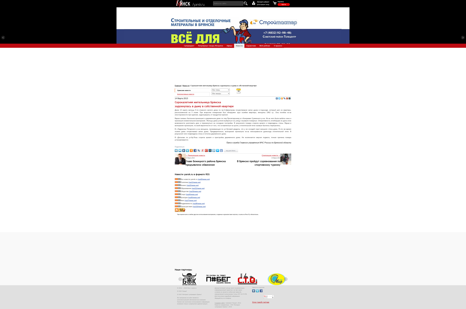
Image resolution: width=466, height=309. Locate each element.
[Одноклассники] (282, 98)
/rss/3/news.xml (195, 191)
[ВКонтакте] (277, 98)
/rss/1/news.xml (194, 182)
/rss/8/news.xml (199, 203)
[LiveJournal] (284, 98)
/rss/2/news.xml (193, 185)
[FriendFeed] (221, 150)
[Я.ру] (202, 150)
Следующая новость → (271, 155)
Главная (178, 86)
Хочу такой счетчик (260, 302)
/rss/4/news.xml (192, 194)
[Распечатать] (176, 150)
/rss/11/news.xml (198, 188)
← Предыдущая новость (195, 155)
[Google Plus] (287, 98)
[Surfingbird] (217, 150)
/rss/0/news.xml (204, 179)
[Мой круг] (213, 150)
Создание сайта (220, 303)
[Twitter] (279, 98)
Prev (3, 38)
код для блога (231, 150)
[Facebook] (195, 150)
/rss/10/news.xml (199, 206)
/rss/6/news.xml (194, 197)
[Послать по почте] (180, 150)
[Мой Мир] (289, 98)
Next (463, 38)
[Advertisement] (233, 65)
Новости (186, 86)
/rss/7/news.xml (191, 200)
